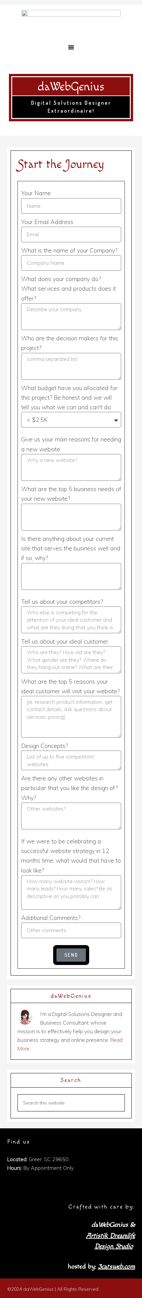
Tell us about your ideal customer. (65, 641)
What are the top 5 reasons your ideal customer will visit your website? (70, 686)
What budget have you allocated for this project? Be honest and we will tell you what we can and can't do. (69, 397)
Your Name (36, 193)
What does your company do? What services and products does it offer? (68, 288)
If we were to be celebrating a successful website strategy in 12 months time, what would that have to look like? (71, 855)
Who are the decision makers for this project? (69, 343)
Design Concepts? (44, 746)
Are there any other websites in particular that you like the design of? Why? (69, 788)
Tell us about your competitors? (62, 601)
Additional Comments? (50, 918)
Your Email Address (47, 222)
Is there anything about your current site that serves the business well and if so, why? (71, 548)
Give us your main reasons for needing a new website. (71, 444)
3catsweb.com (116, 1266)
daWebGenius (71, 87)
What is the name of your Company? (69, 250)
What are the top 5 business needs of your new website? (71, 493)
